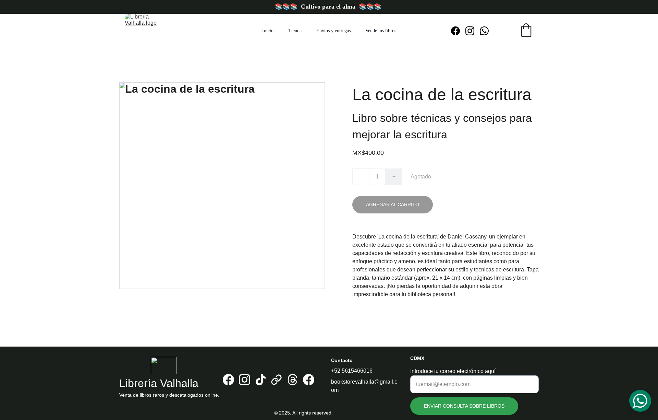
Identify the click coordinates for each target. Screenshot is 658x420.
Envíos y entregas (333, 30)
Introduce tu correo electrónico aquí (453, 371)
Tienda (295, 30)
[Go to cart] (526, 31)
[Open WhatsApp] (640, 401)
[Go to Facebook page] (458, 30)
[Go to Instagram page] (472, 30)
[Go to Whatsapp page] (484, 30)
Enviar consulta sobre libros (464, 406)
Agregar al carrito (392, 204)
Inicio (267, 30)
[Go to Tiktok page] (260, 379)
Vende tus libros (380, 30)
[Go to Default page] (276, 379)
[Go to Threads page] (292, 379)
